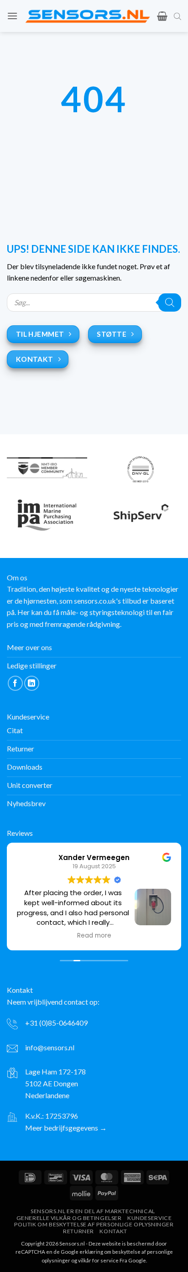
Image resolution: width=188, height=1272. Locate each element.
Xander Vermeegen (94, 857)
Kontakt (113, 1231)
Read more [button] (94, 936)
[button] (12, 16)
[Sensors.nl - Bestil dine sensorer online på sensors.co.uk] (87, 16)
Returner (78, 1231)
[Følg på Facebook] (15, 683)
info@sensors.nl (49, 1047)
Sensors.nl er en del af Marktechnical (93, 1211)
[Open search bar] (177, 16)
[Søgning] (169, 302)
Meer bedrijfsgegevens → (66, 1127)
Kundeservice (149, 1218)
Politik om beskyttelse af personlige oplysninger (93, 1224)
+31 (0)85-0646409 (56, 1022)
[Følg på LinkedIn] (31, 683)
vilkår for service (98, 1260)
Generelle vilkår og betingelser (69, 1218)
